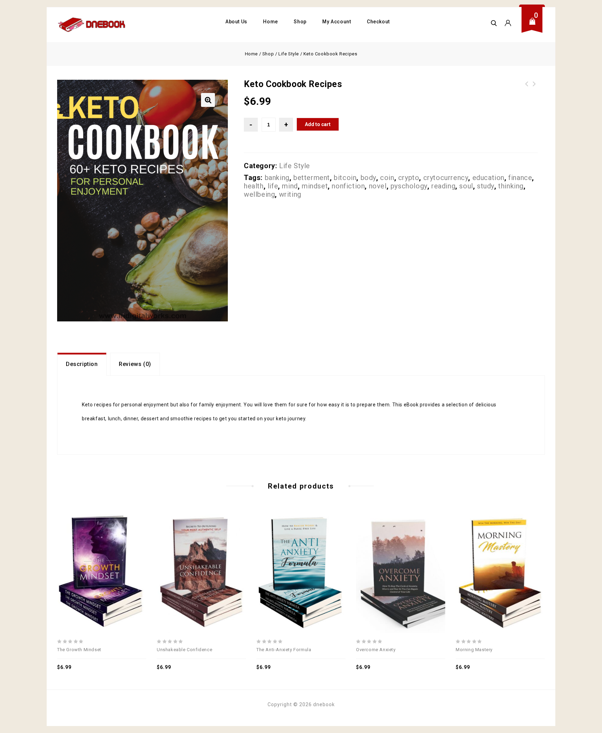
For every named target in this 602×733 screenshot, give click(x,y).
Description (82, 364)
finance (520, 177)
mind (290, 186)
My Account (336, 21)
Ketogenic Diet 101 (527, 88)
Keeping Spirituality (534, 88)
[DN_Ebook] (91, 25)
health (254, 186)
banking (277, 177)
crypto (408, 177)
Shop (300, 21)
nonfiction (348, 186)
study (485, 186)
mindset (315, 186)
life (273, 186)
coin (387, 177)
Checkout (378, 21)
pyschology (409, 186)
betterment (311, 177)
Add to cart (318, 124)
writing (290, 194)
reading (443, 186)
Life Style (288, 53)
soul (466, 186)
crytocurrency (446, 177)
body (368, 177)
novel (378, 186)
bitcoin (345, 177)
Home (270, 21)
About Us (236, 21)
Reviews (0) (135, 364)
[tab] (82, 364)
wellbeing (259, 194)
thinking (511, 186)
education (488, 177)
